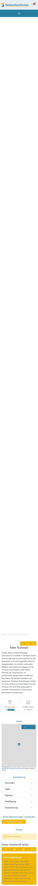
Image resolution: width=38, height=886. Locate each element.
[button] (19, 13)
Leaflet (5, 768)
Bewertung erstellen (14, 821)
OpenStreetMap (16, 768)
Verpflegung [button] (10, 801)
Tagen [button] (7, 789)
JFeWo (4, 770)
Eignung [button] (8, 795)
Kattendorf (11, 710)
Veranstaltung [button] (11, 807)
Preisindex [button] (10, 782)
